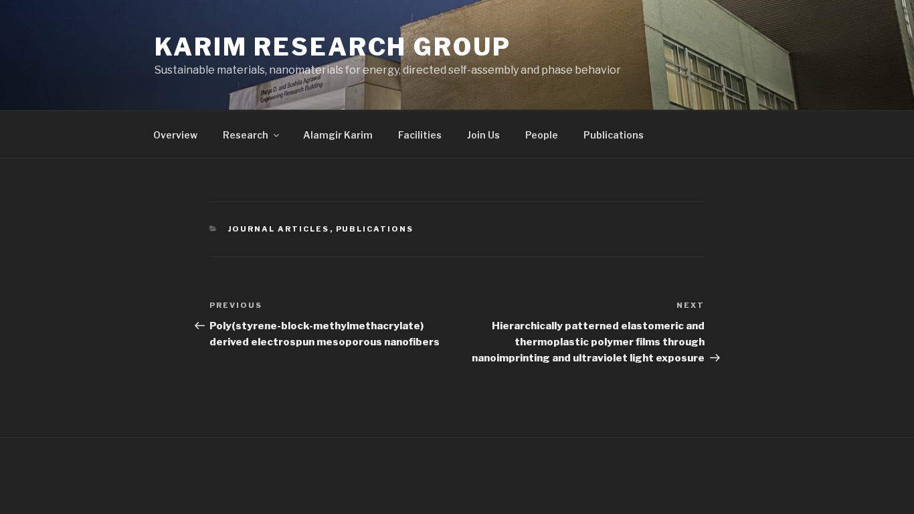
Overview (175, 135)
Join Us (483, 135)
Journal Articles (279, 229)
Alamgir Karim (338, 135)
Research (245, 135)
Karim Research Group (333, 47)
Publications (613, 135)
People (541, 135)
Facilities (420, 135)
